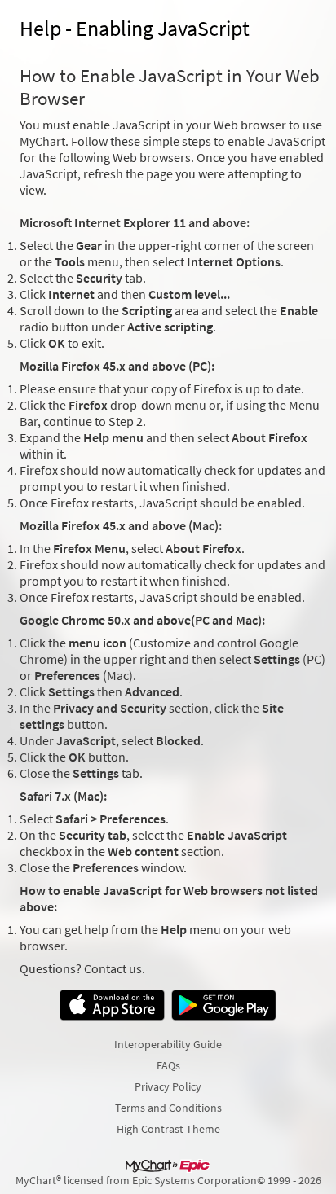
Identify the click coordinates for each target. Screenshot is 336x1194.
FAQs (168, 1065)
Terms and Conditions (168, 1107)
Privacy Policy (168, 1086)
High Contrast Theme (168, 1129)
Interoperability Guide (168, 1044)
